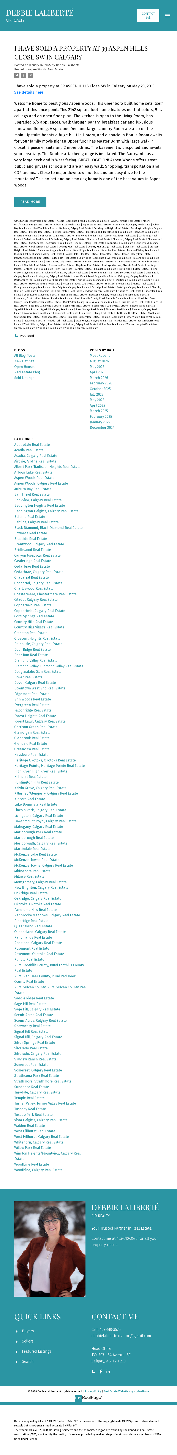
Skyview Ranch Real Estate (38, 313)
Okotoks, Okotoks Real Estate (37, 904)
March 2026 (99, 378)
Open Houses (24, 367)
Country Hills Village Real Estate (105, 246)
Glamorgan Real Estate (128, 261)
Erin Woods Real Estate (92, 258)
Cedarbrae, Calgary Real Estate (68, 239)
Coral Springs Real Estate (43, 246)
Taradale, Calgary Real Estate (84, 317)
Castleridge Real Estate (32, 561)
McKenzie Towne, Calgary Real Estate (83, 283)
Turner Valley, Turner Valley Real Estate (45, 1103)
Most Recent (100, 355)
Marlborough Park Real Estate (30, 280)
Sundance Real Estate (54, 317)
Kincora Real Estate (102, 272)
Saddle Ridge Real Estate (136, 302)
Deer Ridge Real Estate (86, 250)
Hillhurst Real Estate (105, 269)
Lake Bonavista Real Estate (129, 272)
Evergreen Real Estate (119, 258)
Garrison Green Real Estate (98, 261)
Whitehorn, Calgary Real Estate (80, 324)
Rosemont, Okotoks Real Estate (31, 298)
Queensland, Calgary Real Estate (42, 294)
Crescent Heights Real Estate (37, 638)
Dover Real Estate (110, 254)
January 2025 (100, 422)
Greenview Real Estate (61, 265)
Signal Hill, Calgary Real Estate (57, 309)
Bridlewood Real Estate (89, 235)
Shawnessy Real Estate (143, 305)
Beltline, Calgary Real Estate (68, 232)
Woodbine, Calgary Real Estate (81, 328)
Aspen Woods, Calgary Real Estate (132, 224)
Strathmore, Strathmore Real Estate (42, 1081)
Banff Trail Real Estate (45, 228)
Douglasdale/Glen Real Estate (81, 254)
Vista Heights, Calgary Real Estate (94, 320)
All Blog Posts (24, 355)
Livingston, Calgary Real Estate (54, 276)
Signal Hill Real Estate (26, 309)
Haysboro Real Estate (88, 265)
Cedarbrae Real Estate (36, 239)
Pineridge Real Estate (130, 291)
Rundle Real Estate (62, 298)
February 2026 (101, 383)
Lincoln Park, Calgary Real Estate (40, 810)
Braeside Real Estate (26, 235)
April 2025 (97, 405)
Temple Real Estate (113, 317)
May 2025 (97, 400)
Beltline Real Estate (40, 232)
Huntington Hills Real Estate (134, 269)
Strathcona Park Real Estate (131, 313)
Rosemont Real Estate (137, 294)
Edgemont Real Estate (64, 258)
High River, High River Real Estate (73, 269)
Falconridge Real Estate (146, 258)
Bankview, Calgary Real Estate (75, 228)
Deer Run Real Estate (113, 250)
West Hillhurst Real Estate (34, 1131)
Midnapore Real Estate (118, 283)
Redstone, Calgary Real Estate (106, 294)
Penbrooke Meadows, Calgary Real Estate (93, 291)
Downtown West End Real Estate (32, 258)
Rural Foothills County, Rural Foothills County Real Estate (105, 298)
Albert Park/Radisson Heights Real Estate (47, 467)
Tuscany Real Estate (35, 320)
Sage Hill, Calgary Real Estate (45, 305)
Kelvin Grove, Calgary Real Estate (40, 788)
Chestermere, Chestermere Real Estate (51, 243)
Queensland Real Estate (33, 926)
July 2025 (96, 394)
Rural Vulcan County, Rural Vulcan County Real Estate (92, 302)
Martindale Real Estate (129, 280)
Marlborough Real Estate (62, 280)
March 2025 (99, 411)
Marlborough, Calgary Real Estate (96, 280)
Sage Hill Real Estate (30, 1004)
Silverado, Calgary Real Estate (37, 1054)
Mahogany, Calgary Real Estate (135, 276)
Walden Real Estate (125, 320)
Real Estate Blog (27, 372)
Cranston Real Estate (136, 246)
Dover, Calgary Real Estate (136, 254)
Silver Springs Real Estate (90, 309)
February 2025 (101, 416)
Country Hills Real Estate (72, 246)
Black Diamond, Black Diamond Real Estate (109, 232)
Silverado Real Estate (118, 309)
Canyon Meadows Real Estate (120, 235)
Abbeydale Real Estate (42, 221)
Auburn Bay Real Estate (32, 489)
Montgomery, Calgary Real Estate (32, 287)
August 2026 (99, 361)
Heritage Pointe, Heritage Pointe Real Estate (49, 766)
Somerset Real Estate (67, 313)
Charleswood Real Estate (34, 588)
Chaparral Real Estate (99, 239)
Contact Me (148, 15)
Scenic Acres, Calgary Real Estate (110, 305)
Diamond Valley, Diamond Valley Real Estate (38, 254)
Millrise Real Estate (143, 283)
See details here (28, 92)
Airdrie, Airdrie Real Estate (126, 221)
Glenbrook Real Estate (32, 738)
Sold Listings (24, 378)
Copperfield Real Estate (120, 243)
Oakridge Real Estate (103, 287)
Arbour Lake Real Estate (67, 224)
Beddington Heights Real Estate (111, 228)
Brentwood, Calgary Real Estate (57, 235)
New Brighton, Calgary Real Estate (71, 287)
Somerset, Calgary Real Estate (97, 313)
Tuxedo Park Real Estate (60, 320)
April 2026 (97, 372)
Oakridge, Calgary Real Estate (133, 287)
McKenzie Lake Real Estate (35, 854)
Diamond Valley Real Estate (142, 250)
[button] (148, 15)
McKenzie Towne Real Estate (45, 283)
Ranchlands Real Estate (74, 294)
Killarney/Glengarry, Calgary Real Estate (67, 272)
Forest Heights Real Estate (29, 261)
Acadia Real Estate (67, 221)
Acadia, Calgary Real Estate (95, 221)
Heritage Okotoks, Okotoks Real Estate (123, 265)
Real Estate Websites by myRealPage (126, 1391)
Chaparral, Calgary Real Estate (129, 239)
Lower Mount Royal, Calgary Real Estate (95, 276)
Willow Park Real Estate (112, 324)
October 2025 (100, 389)
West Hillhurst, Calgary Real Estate (42, 324)
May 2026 (97, 367)
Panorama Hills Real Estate (53, 291)
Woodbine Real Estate (50, 328)
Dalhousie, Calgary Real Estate (55, 250)
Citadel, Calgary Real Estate (89, 243)
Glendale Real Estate (35, 265)
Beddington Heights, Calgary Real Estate (46, 511)
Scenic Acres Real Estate (76, 305)
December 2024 (102, 428)
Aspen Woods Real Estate (45, 69)
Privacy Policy (93, 1391)
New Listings (24, 361)
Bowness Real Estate (146, 232)
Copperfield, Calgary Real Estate (39, 611)
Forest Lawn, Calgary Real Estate (63, 261)
